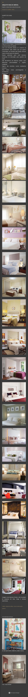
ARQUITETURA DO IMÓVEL (10, 5)
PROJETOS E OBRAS (6, 9)
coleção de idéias (9, 606)
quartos (4, 608)
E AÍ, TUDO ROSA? (6, 684)
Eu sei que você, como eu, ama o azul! (13, 651)
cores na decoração (18, 606)
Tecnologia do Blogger (15, 692)
